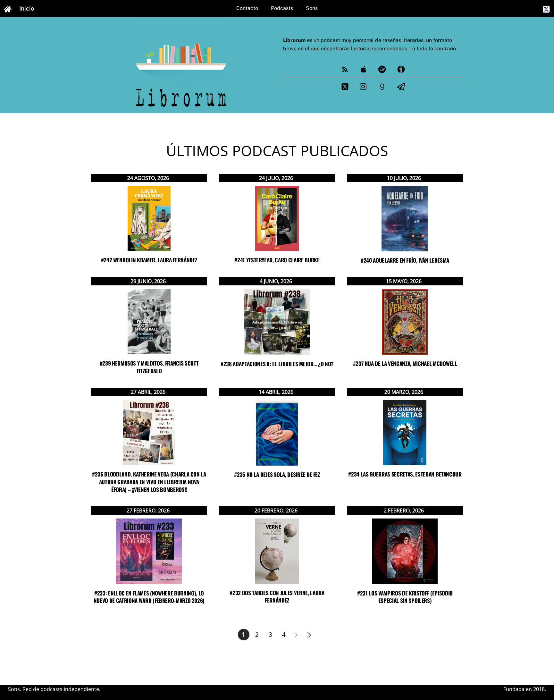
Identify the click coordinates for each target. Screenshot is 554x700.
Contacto (247, 8)
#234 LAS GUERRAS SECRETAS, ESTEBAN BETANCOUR (404, 474)
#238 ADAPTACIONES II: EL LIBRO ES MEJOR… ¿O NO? (277, 364)
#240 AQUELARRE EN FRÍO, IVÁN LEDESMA (405, 260)
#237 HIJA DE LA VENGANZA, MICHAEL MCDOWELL (405, 363)
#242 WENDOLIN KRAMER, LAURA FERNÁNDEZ (149, 260)
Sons (312, 8)
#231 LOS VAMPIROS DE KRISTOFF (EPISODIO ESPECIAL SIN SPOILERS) (405, 597)
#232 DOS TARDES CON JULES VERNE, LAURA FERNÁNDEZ (277, 596)
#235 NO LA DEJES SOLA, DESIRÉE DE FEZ (277, 474)
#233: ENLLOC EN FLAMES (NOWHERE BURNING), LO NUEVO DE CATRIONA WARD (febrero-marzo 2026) (149, 597)
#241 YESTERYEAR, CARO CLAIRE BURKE (276, 260)
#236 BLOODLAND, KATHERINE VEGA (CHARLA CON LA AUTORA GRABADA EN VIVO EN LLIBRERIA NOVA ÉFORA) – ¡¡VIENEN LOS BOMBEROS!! (149, 481)
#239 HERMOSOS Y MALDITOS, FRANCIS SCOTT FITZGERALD (149, 367)
